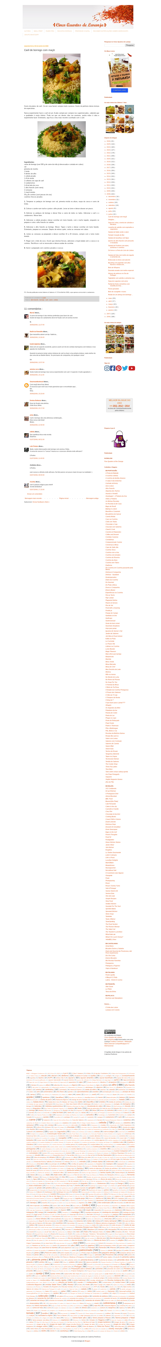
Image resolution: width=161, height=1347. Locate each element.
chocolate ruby (85, 1127)
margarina (107, 1214)
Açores (41, 1078)
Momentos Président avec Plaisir (86, 1227)
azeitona (46, 1097)
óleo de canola (89, 1238)
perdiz (56, 1255)
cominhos (131, 1132)
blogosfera (37, 1108)
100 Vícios (51, 1073)
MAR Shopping (62, 1214)
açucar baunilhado (106, 1078)
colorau (97, 1132)
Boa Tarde (48, 1108)
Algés (98, 1085)
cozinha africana (72, 1140)
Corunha (37, 1138)
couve (84, 1138)
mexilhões (59, 1223)
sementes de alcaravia (119, 1296)
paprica (91, 1245)
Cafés (32, 1115)
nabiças (69, 1232)
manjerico (66, 1212)
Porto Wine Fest (56, 1266)
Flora (107, 1181)
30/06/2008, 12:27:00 (37, 325)
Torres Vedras (90, 1313)
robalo (108, 1284)
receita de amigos (99, 1278)
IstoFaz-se (99, 1198)
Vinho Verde (34, 1328)
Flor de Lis (85, 1181)
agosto (110, 208)
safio (59, 1289)
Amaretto (129, 1087)
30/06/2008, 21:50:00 (37, 425)
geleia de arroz (66, 1188)
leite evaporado (35, 1205)
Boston (41, 1110)
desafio (38, 1155)
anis (38, 1092)
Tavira (28, 1310)
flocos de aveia (106, 1179)
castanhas (127, 1120)
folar (48, 1183)
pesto (130, 1255)
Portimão (115, 1264)
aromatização (107, 1091)
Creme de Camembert (52, 1151)
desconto (47, 1155)
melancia (79, 1221)
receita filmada (127, 1278)
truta (101, 1315)
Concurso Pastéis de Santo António (102, 1134)
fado (62, 1168)
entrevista (132, 1161)
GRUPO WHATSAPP (31, 35)
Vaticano (55, 1320)
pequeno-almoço (109, 1253)
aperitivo (70, 1091)
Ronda (38, 1287)
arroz (33, 1094)
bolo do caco (107, 1108)
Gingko (114, 1188)
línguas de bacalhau (103, 1205)
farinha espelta (105, 1172)
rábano (127, 1276)
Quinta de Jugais (87, 1276)
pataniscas (52, 1250)
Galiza (113, 1185)
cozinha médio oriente (56, 1146)
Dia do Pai (91, 1155)
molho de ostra (104, 1225)
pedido (126, 1250)
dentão (130, 1153)
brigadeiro (80, 1110)
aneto (31, 1091)
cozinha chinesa (59, 1142)
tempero (52, 1310)
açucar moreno (69, 1080)
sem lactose (70, 1296)
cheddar (103, 1125)
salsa (63, 1291)
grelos (106, 1190)
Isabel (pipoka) (35, 344)
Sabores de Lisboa (32, 1289)
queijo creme (55, 1274)
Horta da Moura (43, 1194)
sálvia (90, 1291)
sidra (62, 1303)
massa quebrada (56, 1218)
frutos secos (50, 1185)
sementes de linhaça (37, 1300)
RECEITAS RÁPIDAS (64, 31)
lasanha (44, 1202)
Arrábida (117, 1091)
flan (97, 1179)
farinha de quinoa (73, 1172)
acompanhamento (128, 1076)
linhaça (31, 1208)
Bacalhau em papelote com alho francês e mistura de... (119, 263)
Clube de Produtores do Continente (98, 1129)
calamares (59, 1115)
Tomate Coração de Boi (116, 235)
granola (75, 1190)
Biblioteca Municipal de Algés (76, 1106)
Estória (87, 1166)
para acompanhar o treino (108, 1245)
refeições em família (65, 1282)
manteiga (75, 1212)
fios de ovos (64, 1179)
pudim (125, 1271)
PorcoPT (90, 1264)
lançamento (100, 1200)
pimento (29, 1262)
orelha (130, 1240)
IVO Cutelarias (119, 1198)
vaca (58, 1318)
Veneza (76, 1320)
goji (126, 1188)
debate (106, 1153)
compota (41, 1134)
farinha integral (120, 1172)
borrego (42, 300)
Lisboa (46, 1208)
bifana (109, 1106)
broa (94, 1110)
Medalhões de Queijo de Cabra (125, 1218)
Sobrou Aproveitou (41, 1305)
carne (51, 300)
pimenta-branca (87, 1260)
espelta (130, 1164)
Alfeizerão (66, 1085)
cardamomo (110, 1117)
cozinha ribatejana (46, 1149)
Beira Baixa (59, 1104)
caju (50, 1115)
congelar (119, 1134)
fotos (93, 1183)
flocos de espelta (37, 1181)
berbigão (117, 1104)
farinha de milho (59, 1172)
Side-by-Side (53, 1303)
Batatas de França (68, 1102)
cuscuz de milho (80, 1153)
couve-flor (51, 1140)
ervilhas (63, 1164)
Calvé (81, 1115)
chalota (84, 1125)
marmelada (127, 1214)
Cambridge (102, 1115)
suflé (28, 1307)
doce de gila (98, 1157)
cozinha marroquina (40, 1146)
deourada (29, 1155)
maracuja (73, 1214)
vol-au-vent (95, 1328)
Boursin (49, 1110)
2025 (109, 144)
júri (51, 1200)
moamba (72, 1225)
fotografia (84, 1183)
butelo (39, 1112)
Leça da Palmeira (71, 1202)
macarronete (108, 1210)
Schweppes (123, 1293)
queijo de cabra (87, 1273)
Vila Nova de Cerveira (57, 1322)
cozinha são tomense (61, 1149)
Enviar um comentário (34, 494)
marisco (116, 1214)
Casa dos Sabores (78, 1120)
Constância (52, 1136)
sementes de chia (43, 1298)
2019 (109, 162)
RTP (95, 1287)
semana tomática (83, 1296)
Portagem (107, 1264)
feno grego (121, 1175)
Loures (55, 1210)
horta (34, 1194)
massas (77, 1219)
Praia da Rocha (39, 1268)
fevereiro (111, 307)
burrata (31, 1112)
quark (31, 1273)
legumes (82, 1202)
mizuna (65, 1225)
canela (46, 1117)
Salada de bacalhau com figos (118, 238)
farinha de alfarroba (95, 1168)
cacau (83, 1112)
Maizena (129, 1210)
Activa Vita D (61, 1078)
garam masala (122, 1185)
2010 (109, 188)
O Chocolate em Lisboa (59, 1236)
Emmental (58, 1161)
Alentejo (33, 1085)
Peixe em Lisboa (51, 1253)
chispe (62, 1127)
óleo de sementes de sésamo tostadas (57, 1240)
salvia (83, 1291)
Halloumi (39, 1192)
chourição (104, 1127)
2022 (109, 153)
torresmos (100, 1313)
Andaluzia (132, 1089)
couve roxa (41, 1140)
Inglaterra (118, 1196)
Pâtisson (67, 1250)
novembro (112, 199)
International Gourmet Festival (35, 1198)
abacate (44, 1076)
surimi (49, 1307)
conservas (128, 1134)
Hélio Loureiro (97, 1192)
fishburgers (80, 1179)
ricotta (80, 1284)
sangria (65, 1293)
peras (37, 1255)
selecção (43, 1296)
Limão (85, 1205)
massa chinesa (78, 1216)
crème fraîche (92, 1151)
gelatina (49, 1188)
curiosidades (33, 1153)
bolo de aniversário (94, 1108)
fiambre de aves (115, 1177)
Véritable (92, 1320)
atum (70, 1094)
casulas (56, 1123)
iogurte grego (80, 1198)
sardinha (106, 1293)
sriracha (122, 1305)
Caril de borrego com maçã (117, 217)
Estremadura (110, 1166)
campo (129, 1115)
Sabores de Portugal (48, 1289)
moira (87, 1225)
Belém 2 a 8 (98, 1104)
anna (32, 415)
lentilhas (46, 1205)
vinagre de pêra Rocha (73, 1324)
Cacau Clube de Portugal (97, 1112)
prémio (57, 1268)
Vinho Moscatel (119, 1326)
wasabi (104, 1328)
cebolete (117, 1123)
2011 (109, 185)
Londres (47, 1210)
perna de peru (65, 1255)
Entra (75, 1161)
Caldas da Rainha (71, 1115)
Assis (63, 1094)
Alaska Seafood (92, 1082)
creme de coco (66, 1151)
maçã (88, 1210)
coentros (39, 1132)
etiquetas (129, 1166)
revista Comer (120, 1282)
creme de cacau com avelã (34, 1151)
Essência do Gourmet (58, 1166)
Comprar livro (119, 90)
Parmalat (91, 1247)
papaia (82, 1245)
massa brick (67, 1216)
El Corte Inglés (115, 1159)
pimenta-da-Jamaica (106, 1260)
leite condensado (104, 1203)
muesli (31, 1232)
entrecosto (110, 1162)
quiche (28, 1276)
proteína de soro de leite (112, 1271)
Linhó (38, 1208)
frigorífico (132, 1183)
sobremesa (109, 1303)
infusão (109, 1196)
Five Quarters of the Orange (113, 461)
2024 (109, 147)
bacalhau (60, 1097)
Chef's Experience (126, 1125)
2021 (109, 156)
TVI (131, 1315)
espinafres (30, 1166)
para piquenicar (67, 1247)
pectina (119, 1250)
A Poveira (132, 1073)
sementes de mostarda (56, 1300)
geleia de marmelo (80, 1188)
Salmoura (39, 1291)
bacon (100, 1097)
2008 (109, 194)
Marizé (32, 313)
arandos (96, 1092)
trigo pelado (74, 1315)
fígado (28, 1179)
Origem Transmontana (33, 1243)
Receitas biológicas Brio (116, 1280)
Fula (70, 1185)
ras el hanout (52, 1278)
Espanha (99, 1164)
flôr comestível (61, 1181)
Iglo (84, 1194)
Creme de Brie (127, 1149)
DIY (60, 1157)
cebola (56, 300)
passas (122, 1247)
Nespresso (62, 1234)
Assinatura (55, 1094)
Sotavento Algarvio (110, 1305)
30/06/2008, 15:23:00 (37, 394)
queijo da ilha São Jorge (71, 1273)
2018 (109, 165)
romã (129, 1285)
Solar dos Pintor (62, 1305)
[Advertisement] (61, 529)
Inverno (49, 1198)
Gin (108, 1188)
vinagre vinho (42, 1326)
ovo (75, 1243)
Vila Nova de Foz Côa (73, 1322)
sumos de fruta (37, 1308)
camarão (90, 1115)
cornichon (122, 1136)
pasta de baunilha (40, 1250)
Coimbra (73, 1131)
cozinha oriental (85, 1146)
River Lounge (98, 1284)
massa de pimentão (108, 1216)
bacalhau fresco (90, 1097)
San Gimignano (45, 1293)
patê (60, 1250)
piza (81, 1262)
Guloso (31, 1192)
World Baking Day (79, 1331)
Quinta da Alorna (56, 1276)
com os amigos (109, 1132)
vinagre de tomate (104, 1324)
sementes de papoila (74, 1300)
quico (37, 1276)
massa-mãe (68, 1218)
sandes (56, 1293)
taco (71, 1307)
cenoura (30, 1125)
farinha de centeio (73, 1170)
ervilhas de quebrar (78, 1164)
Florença (123, 1181)
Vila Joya (45, 1322)
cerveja (51, 1125)
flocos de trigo (50, 1181)
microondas (71, 1223)
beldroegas (87, 1104)
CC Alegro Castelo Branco (88, 1123)
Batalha (114, 1099)
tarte (129, 1308)
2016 (109, 170)
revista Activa (107, 1282)
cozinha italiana (121, 1144)
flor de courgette (74, 1181)
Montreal (46, 1229)
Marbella (81, 1214)
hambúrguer (49, 1192)
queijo (39, 1273)
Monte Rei (105, 1227)
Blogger (87, 1341)
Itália (109, 1198)
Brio (87, 1110)
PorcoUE (98, 1264)
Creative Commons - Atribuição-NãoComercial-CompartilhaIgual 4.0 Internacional (118, 1044)
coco (120, 1129)
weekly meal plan (116, 1329)
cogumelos (61, 1132)
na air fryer (48, 1232)
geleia (58, 1188)
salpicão (55, 1291)
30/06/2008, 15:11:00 (37, 375)
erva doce (40, 1164)
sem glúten (60, 1296)
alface (48, 1085)
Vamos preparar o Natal (125, 1318)
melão (89, 1221)
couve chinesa (96, 1138)
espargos (109, 1164)
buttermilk (47, 1112)
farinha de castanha (58, 1170)
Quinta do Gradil (99, 1276)
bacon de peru (111, 1097)
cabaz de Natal (57, 1112)
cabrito (69, 1112)
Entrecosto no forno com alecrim (119, 260)
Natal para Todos (97, 1232)
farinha (80, 1168)
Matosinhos (98, 1218)
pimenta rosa (59, 1260)
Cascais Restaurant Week (113, 1120)
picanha (90, 1257)
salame (95, 1289)
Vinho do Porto (103, 1326)
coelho (128, 1129)
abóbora (65, 1076)
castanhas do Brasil (32, 1123)
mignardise (81, 1223)
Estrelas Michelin (97, 1166)
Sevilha (132, 1300)
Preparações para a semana (81, 1269)
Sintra (82, 1303)
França (112, 1183)
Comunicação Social (54, 1134)
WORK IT (53, 1331)
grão (84, 1190)
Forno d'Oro (57, 1183)
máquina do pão (50, 1214)
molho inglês (34, 1227)
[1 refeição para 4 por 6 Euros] (119, 439)
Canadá (29, 1117)
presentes (99, 1269)
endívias (67, 1161)
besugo (28, 1106)
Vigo (38, 1322)
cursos (45, 1153)
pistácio (72, 1262)
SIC (44, 1303)
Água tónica (54, 1082)
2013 (109, 179)
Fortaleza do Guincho (71, 1183)
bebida (102, 1102)
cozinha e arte (118, 1142)
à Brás (88, 1073)
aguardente (72, 1082)
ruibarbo (111, 1287)
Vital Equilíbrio (67, 1328)
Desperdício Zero (58, 1155)
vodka (87, 1328)
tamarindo (94, 1307)
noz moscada (43, 1236)
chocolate (71, 1127)
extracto (45, 1168)
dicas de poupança (40, 1157)
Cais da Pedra (41, 1115)
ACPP (50, 1078)
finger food (52, 1179)
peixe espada (65, 1253)
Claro (83, 1129)
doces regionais (70, 1159)
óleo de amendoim (74, 1238)
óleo (49, 1238)
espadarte (90, 1164)
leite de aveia (118, 1202)
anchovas (122, 1089)
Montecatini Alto (116, 1227)
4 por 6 (65, 1073)
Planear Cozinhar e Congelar (123, 1262)
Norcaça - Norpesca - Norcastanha (94, 1234)
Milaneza (90, 1223)
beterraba (38, 1106)
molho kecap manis (47, 1227)
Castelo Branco (46, 1123)
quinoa (44, 1276)
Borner (133, 1108)
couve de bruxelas (110, 1138)
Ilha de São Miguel (55, 1196)
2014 (109, 176)
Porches (72, 1264)
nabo (78, 1232)
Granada (43, 1190)
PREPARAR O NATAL (82, 31)
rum (118, 1287)
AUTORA (27, 31)
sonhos (78, 1305)
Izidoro (130, 1198)
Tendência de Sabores (66, 1310)
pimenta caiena (128, 1257)
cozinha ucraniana (91, 1149)
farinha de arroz (127, 1168)
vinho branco (71, 1326)
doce (75, 1157)
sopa (86, 1305)
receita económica (114, 1278)
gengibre (92, 1188)
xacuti (96, 1331)
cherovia (29, 1127)
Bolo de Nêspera (114, 267)
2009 (109, 191)
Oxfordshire (109, 1243)
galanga (93, 1185)
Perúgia (90, 1255)
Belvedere (108, 1104)
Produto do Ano (64, 1271)
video (126, 1320)
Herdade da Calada (119, 1192)
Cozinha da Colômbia (72, 1142)
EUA (28, 1168)
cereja (42, 1125)
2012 (109, 182)
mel (61, 1221)
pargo (77, 1247)
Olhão (89, 1240)
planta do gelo (30, 1264)
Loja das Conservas (36, 1210)
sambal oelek (100, 1291)
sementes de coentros (60, 1298)
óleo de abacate (60, 1238)
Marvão (47, 1216)
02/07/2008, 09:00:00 (37, 475)
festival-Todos (54, 1177)
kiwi (63, 1200)
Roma (122, 1284)
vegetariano (65, 1320)
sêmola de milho (109, 1300)
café (133, 1112)
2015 (109, 173)
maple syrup (38, 1214)
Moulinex (91, 1229)
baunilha (90, 1102)
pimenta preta (39, 1259)
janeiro (111, 310)
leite (90, 1203)
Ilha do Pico (79, 1196)
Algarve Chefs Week (87, 1085)
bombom (125, 1108)
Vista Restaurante (47, 1328)
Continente (61, 1136)
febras (41, 1175)
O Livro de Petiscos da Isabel (78, 1236)
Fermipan (35, 1177)
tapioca (122, 1307)
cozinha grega (82, 1144)
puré (133, 1271)
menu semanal (110, 1221)
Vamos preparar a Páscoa (102, 1318)
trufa (95, 1315)
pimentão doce (123, 1260)
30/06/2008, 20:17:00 (37, 408)
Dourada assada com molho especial (121, 270)
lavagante (54, 1202)
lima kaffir (76, 1205)
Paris (83, 1247)
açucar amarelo (87, 1078)
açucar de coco (122, 1078)
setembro (111, 205)
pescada (98, 1255)
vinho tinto (131, 1326)
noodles (77, 1234)
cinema (50, 1129)
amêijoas (29, 1089)
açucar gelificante (40, 1080)
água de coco (33, 1082)
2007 (109, 314)
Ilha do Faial (68, 1196)
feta (63, 1177)
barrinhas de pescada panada (100, 1099)
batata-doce (38, 1102)
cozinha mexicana (72, 1146)
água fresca (44, 1082)
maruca (40, 1216)
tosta (125, 1313)
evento (35, 1168)
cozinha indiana (95, 1144)
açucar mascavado (55, 1080)
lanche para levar (113, 1200)
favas (33, 1175)
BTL (126, 1110)
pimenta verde (72, 1260)
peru (82, 1255)
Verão (84, 1320)
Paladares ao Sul (37, 1245)
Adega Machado (97, 1080)
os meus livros (48, 1243)
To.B (117, 1310)
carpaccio (47, 1120)
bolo (80, 1108)
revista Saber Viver (54, 1284)
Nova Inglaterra (119, 1234)
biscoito (128, 1106)
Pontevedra (57, 1264)
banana (132, 1097)
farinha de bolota (44, 1170)
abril (110, 301)
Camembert (112, 1115)
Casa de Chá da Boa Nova (61, 1120)
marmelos (30, 1216)
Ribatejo (71, 1285)
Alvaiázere (119, 1087)
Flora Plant (114, 1181)
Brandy (65, 1110)
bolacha (71, 1108)
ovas (69, 1243)
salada (84, 1289)
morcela (68, 1229)
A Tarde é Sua (33, 1075)
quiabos (129, 1273)
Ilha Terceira (90, 1196)
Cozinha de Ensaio (104, 1142)
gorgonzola (33, 1190)
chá (67, 1125)
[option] (119, 73)
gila (103, 1188)
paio (27, 1245)
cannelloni (58, 1117)
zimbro (122, 1331)
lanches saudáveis (128, 1200)
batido (80, 1102)
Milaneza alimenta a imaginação (106, 1223)
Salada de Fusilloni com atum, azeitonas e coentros (118, 246)
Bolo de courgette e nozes (117, 292)
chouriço (114, 1127)
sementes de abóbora (100, 1296)
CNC (113, 1129)
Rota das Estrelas (67, 1287)
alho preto (35, 1087)
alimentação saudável (58, 1087)
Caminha (122, 1115)
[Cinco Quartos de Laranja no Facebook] (112, 370)
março (110, 304)
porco (80, 1264)
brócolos (110, 1110)
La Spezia (72, 1200)
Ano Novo (60, 1092)
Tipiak (102, 1310)
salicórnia (104, 1289)
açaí (102, 1075)
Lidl (62, 1205)
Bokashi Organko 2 (59, 1108)
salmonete (29, 1291)
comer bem (121, 1131)
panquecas (63, 1245)
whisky (36, 1331)
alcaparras (112, 1082)
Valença (67, 1318)
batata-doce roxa (54, 1102)
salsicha (74, 1291)
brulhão (120, 1110)
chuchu (32, 1129)
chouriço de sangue (129, 1127)
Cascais (99, 1120)
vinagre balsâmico (104, 1322)
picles (97, 1257)
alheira (105, 1085)
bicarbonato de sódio (95, 1106)
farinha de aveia (31, 1170)
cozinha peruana (120, 1146)
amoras (103, 1089)
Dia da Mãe (70, 1155)
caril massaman (130, 1117)
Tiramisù (110, 1310)
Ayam (115, 1094)
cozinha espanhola (43, 1144)
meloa (98, 1221)
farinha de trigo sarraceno (90, 1172)
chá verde (74, 1125)
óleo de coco (101, 1238)
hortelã (53, 1194)
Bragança (57, 1110)
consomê (43, 1136)
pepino (95, 1253)
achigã (117, 1075)
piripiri (57, 1262)
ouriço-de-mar (60, 1243)
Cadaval (126, 1112)
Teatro (36, 1310)
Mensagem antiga (92, 498)
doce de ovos (38, 1159)
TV (125, 1315)
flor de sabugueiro (97, 1181)
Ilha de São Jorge (40, 1196)
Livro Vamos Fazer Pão (103, 1208)
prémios (65, 1268)
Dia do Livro (81, 1155)
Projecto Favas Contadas (95, 1271)
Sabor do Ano (127, 1287)
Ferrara (45, 1177)
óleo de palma (38, 1240)
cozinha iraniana (109, 1144)
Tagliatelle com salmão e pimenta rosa (121, 278)
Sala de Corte (73, 1289)
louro (63, 1210)
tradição (32, 1315)
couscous (76, 1138)
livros (115, 1208)
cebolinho (127, 1123)
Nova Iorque (131, 1234)
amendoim (63, 1089)
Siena (75, 1303)
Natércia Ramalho (36, 331)
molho (94, 1225)
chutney (42, 1129)
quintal (109, 1276)
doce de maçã (109, 1157)
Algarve (74, 1085)
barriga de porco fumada (80, 1099)
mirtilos (32, 1225)
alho (114, 1084)
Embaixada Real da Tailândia (43, 1161)
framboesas (102, 1183)
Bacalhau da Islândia (75, 1097)
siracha (89, 1303)
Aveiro (87, 1094)
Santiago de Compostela (92, 1293)
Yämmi (116, 1331)
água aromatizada (129, 1080)
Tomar (130, 1310)
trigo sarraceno (86, 1315)
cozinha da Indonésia (89, 1142)
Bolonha (116, 1108)
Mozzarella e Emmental (127, 1229)
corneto (113, 1136)
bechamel (49, 1104)
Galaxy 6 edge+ (103, 1185)
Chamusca (94, 1125)
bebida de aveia (130, 1102)
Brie (72, 1110)
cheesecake (113, 1125)
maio (110, 298)
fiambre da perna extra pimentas (97, 1177)
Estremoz (120, 1166)
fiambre (80, 1177)
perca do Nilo (47, 1255)
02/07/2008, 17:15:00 (37, 489)
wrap (89, 1331)
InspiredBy (128, 1196)
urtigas (44, 1318)
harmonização (86, 1192)
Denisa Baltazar (36, 400)
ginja (120, 1188)
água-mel (63, 1082)
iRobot (91, 1198)
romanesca (29, 1287)
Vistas (58, 1328)
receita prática (45, 1280)
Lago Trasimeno (89, 1200)
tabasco (64, 1307)
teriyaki (78, 1310)
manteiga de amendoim (110, 1212)
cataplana (65, 1123)
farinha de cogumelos (90, 1170)
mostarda (78, 1229)
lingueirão (115, 1205)
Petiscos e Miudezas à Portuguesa (73, 1257)
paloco (48, 1245)
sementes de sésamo (93, 1300)
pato (74, 1250)
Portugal (78, 1267)
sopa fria (97, 1305)
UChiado (29, 1318)
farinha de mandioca (44, 1172)
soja (53, 1305)
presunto (29, 1271)
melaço (71, 1221)
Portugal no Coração (94, 1266)
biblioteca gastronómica (54, 1106)
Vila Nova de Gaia (89, 1322)
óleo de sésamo (77, 1240)
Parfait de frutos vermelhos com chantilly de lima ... (119, 285)
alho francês (35, 300)
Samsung (111, 1291)
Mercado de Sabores (36, 1223)
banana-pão (34, 1099)
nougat (110, 1234)
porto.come (67, 1266)
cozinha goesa (70, 1144)
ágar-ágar (108, 1080)
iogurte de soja (68, 1198)
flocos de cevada (121, 1179)
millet (126, 1223)
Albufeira (103, 1082)
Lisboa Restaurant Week (62, 1208)
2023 (109, 150)
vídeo (133, 1320)
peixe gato (75, 1253)
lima (67, 1205)
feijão (48, 1175)
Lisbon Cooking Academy (83, 1208)
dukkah (95, 1159)
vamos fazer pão (80, 1318)
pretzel (39, 1271)
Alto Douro (110, 1087)
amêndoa (50, 1089)
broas (102, 1110)
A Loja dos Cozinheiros (101, 1073)
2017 (109, 167)
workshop (64, 1331)
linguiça (123, 1205)
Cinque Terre (59, 1129)
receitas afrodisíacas (97, 1280)
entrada (82, 1162)
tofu (123, 1310)
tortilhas (108, 1313)
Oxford (100, 1243)
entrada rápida (97, 1162)
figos (35, 1179)
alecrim (132, 1082)
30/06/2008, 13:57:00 (37, 362)
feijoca (69, 1175)
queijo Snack (109, 1273)
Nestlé (70, 1234)
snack (96, 1303)
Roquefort (55, 1287)
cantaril (75, 1117)
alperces (99, 1087)
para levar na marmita (50, 1247)
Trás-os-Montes (62, 1315)
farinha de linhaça (117, 1170)
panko (55, 1245)
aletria (41, 1085)
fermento (131, 1175)
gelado (39, 1188)
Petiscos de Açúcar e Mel (33, 1257)
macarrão (98, 1210)
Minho (133, 1223)
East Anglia (104, 1159)
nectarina (119, 1232)
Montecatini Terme (129, 1227)
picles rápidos (108, 1257)
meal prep (108, 1219)
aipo (81, 1082)
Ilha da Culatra (123, 1194)
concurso (85, 1134)
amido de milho (90, 1089)
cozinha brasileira (45, 1142)
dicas (28, 1157)
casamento (90, 1120)
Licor (55, 1205)
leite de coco (130, 1203)
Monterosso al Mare (35, 1229)
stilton (130, 1305)
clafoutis (68, 1129)
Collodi (89, 1131)
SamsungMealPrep (32, 1293)
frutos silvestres (61, 1185)
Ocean (116, 1236)
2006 (109, 317)
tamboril (102, 1307)
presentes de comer (113, 1268)
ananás (112, 1089)
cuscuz (68, 1153)
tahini (77, 1307)
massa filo (122, 1216)
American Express (76, 1089)
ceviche (60, 1125)
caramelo (91, 1117)
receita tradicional (79, 1280)
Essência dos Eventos (75, 1166)
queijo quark (98, 1273)
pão (73, 1245)
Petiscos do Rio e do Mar (52, 1257)
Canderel (37, 1117)
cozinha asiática (127, 1140)
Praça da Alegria (114, 1266)
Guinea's (132, 1190)
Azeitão (129, 1094)
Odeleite (124, 1236)
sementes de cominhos (77, 1298)
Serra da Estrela (122, 1300)
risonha (33, 482)
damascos (91, 1153)
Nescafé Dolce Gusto (41, 1234)
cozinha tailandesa (77, 1149)
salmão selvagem (126, 1289)
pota (104, 1266)
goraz (133, 1188)
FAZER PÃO (50, 31)
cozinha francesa (57, 1144)
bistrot (28, 1108)
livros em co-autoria (128, 1208)
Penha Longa (86, 1253)
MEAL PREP (38, 31)
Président (127, 1269)
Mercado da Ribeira (129, 1221)
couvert (61, 1140)
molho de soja (130, 1225)
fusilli (86, 1185)
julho (110, 211)
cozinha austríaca (31, 1142)
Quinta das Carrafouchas (71, 1276)
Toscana (117, 1313)
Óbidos (109, 1236)
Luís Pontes (34, 446)
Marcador (90, 1214)
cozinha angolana (113, 1140)
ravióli (61, 1278)
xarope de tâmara (105, 1331)
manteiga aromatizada (92, 1212)
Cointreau (82, 1131)
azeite (30, 1097)
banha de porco (46, 1100)
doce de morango (121, 1157)
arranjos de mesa (129, 1092)
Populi (65, 1264)
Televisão (44, 1310)
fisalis (72, 1179)
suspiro (56, 1307)
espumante (44, 1166)
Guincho (123, 1190)
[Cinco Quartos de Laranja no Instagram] (107, 370)
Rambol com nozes (39, 1278)
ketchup (57, 1200)
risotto (87, 1285)
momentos (69, 1227)
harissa (75, 1192)
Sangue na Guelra (76, 1293)
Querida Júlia (120, 1273)
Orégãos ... (112, 220)
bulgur (133, 1110)
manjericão (52, 1212)
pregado (49, 1268)
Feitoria (101, 1175)
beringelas (127, 1104)
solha (71, 1305)
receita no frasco (31, 1280)
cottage (53, 1138)
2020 (109, 159)
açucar (71, 1078)
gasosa (31, 1188)
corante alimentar (94, 1136)
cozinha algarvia (99, 1140)
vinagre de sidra (89, 1324)
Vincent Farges (58, 1326)
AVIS (102, 1094)
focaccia (42, 1183)
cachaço (118, 1112)
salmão (113, 1289)
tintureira (94, 1310)
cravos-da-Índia (115, 1149)
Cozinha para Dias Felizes (102, 1147)
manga (40, 1212)
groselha (115, 1190)
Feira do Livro (78, 1175)
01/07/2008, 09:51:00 (37, 439)
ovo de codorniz (91, 1243)
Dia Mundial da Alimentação (124, 1155)
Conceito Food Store (73, 1134)
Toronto (80, 1313)
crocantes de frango (105, 1151)
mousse (101, 1229)
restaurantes (92, 1282)
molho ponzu (59, 1227)
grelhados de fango (96, 1190)
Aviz (108, 1094)
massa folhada (41, 1219)
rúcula (102, 1287)
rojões (115, 1284)
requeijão (80, 1282)
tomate (30, 1313)
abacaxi (54, 1076)
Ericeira (31, 1164)
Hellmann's (107, 1192)
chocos (95, 1127)
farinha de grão (104, 1170)
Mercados (49, 1223)
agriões (116, 1080)
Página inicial (64, 498)
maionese (118, 1210)
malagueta (30, 1212)
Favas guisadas (113, 289)
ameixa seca (34, 369)
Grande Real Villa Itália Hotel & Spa (59, 1190)
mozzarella (112, 1229)
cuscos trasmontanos (56, 1153)
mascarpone (56, 1216)
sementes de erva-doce (94, 1298)
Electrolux (126, 1159)
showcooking (34, 1303)
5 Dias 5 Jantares (78, 1073)
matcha (89, 1218)
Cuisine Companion (121, 1151)
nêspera (53, 1234)
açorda (33, 1078)
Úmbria (37, 1318)
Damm (99, 1153)
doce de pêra (49, 1159)
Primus (54, 1271)
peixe (36, 1253)
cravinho (103, 1149)
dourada (81, 1159)
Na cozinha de (60, 1232)
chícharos (47, 1127)
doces (58, 1159)
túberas (108, 1315)
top (55, 1313)
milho (120, 1223)
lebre (61, 1202)
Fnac (34, 1183)
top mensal (64, 1313)
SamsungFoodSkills (125, 1291)
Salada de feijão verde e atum (118, 232)
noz (31, 1236)
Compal (33, 1134)
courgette (63, 1138)
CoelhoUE (29, 1131)
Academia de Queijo (81, 1075)
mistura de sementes (45, 1225)
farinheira (131, 1172)
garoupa (132, 1185)
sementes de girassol (127, 1298)
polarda (40, 1264)
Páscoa (113, 1247)
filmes (43, 1179)
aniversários (48, 1092)
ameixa (39, 1089)
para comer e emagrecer (127, 1245)
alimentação (45, 1087)
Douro (89, 1159)
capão (83, 1117)
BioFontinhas (118, 1106)
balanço (122, 1097)
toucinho (132, 1313)
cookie (84, 1136)
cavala (74, 1123)
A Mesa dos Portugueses (118, 1073)
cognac (51, 1131)
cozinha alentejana (85, 1140)
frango (120, 1183)
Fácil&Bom (54, 1168)
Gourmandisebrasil (37, 382)
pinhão (42, 1262)
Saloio (47, 1291)
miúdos (57, 1225)
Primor (46, 1271)
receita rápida (61, 1280)
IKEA (105, 1194)
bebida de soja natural (36, 1104)
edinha (32, 432)
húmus (78, 1194)
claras (76, 1129)
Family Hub (70, 1168)
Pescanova (110, 1255)
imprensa (100, 1196)
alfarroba (57, 1085)
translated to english (45, 1315)
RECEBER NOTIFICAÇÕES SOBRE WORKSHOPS (110, 31)
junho (110, 214)
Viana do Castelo (116, 1320)
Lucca (74, 1210)
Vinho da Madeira (88, 1326)
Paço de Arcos (120, 1243)
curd (133, 1151)
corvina (45, 1138)
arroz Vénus (45, 1094)
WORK (43, 1331)
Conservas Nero (31, 1136)
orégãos (121, 1240)
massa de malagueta (91, 1216)
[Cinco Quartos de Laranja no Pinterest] (119, 370)
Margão (98, 1214)
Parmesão (102, 1247)
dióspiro (52, 1157)
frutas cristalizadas (35, 1185)
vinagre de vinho (119, 1324)
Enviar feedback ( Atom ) (41, 502)
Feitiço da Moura (91, 1175)
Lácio (79, 1200)
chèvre (39, 1127)
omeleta (112, 1240)
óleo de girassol (115, 1238)
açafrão (93, 1076)
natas (108, 1232)
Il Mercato (113, 1194)
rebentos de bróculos (84, 1278)
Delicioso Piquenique (118, 1153)
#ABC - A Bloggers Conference (35, 1073)
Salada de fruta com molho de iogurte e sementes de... (121, 256)
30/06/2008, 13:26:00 (37, 337)
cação (76, 1112)
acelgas (109, 1075)
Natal (86, 1232)
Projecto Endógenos (77, 1271)
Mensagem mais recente (33, 498)
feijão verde (58, 1175)
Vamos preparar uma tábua (41, 1320)
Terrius (86, 1310)
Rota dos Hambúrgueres (83, 1287)
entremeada (122, 1161)
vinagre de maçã (56, 1324)
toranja (73, 1313)
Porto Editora (44, 1266)
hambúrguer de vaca (62, 1192)
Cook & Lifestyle (74, 1136)
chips (55, 1127)
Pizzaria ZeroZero (106, 1262)
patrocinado (86, 1250)
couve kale (123, 1138)
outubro (111, 202)
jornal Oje (44, 1200)
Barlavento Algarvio (62, 1099)
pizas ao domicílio (92, 1262)
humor (71, 1194)
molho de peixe (117, 1225)
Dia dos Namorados (105, 1155)
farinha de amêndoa (111, 1168)
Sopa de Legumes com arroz (118, 281)
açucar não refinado (83, 1080)
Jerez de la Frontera (32, 1200)
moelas (80, 1225)
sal (65, 1289)
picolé (117, 1257)
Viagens (101, 1320)
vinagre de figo (41, 1324)
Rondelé (46, 1287)
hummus (62, 1194)
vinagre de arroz (120, 1322)
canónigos (67, 1117)
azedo (122, 1094)
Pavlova (103, 1250)
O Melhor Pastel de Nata (97, 1236)
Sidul (68, 1303)
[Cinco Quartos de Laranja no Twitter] (125, 370)
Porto (123, 1264)
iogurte (57, 1198)
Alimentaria (71, 1087)
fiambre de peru (127, 1177)
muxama (39, 1232)
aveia (78, 1094)
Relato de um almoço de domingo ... (120, 295)
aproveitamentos (83, 1092)
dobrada (68, 1157)
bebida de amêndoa (115, 1102)
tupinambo (117, 1315)
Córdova (106, 1136)
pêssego (121, 1255)
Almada (80, 1087)
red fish (52, 1282)
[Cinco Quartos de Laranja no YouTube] (131, 370)
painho (130, 1243)
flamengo (89, 1179)
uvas (51, 1318)
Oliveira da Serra (100, 1240)
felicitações (111, 1175)
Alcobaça (123, 1082)
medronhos (32, 1221)
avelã (94, 1094)
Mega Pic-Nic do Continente (47, 1221)
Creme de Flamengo (80, 1151)
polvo (47, 1264)
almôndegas (89, 1087)
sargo (114, 1293)
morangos (56, 1229)
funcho (77, 1185)
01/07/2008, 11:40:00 (37, 458)
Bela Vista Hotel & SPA (73, 1104)
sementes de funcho (110, 1298)
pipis (50, 1262)
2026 (109, 141)
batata (122, 1100)
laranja (33, 1203)
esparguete (121, 1164)
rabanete (117, 1276)
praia (125, 1266)
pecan (110, 1250)
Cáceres (110, 1112)
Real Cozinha (71, 1278)
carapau (100, 1117)
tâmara (84, 1308)
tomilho (45, 1313)
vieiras (31, 1322)
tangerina (112, 1308)
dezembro (112, 196)
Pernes (75, 1255)
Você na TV (78, 1328)
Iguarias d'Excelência (95, 1194)
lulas (80, 1210)
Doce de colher (86, 1157)
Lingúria (132, 1205)
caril (46, 300)
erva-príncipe (52, 1164)
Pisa (65, 1262)
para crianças (34, 1247)
